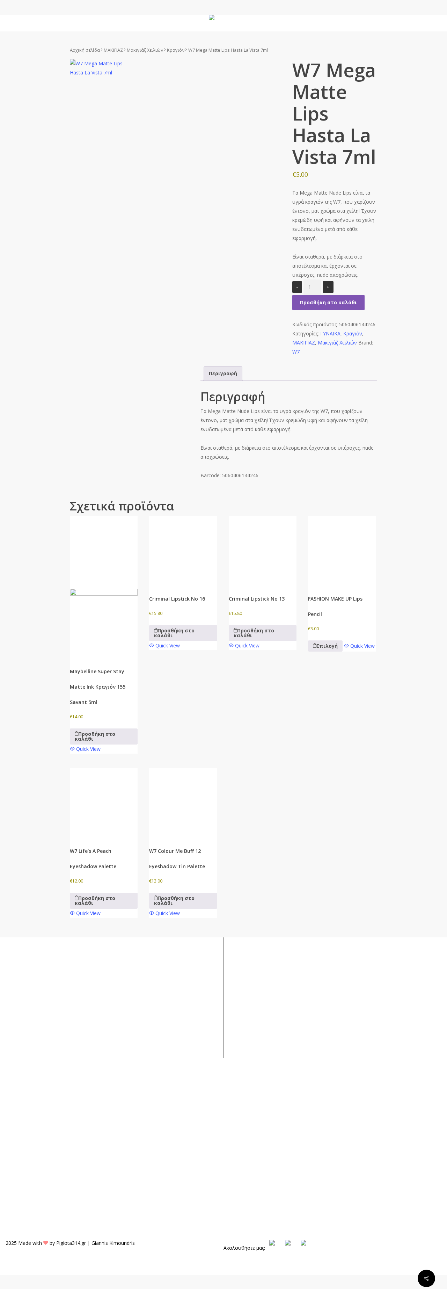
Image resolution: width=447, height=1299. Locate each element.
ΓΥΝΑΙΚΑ (330, 333)
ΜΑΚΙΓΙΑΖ (113, 50)
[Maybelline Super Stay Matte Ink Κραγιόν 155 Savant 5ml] (104, 586)
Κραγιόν (175, 50)
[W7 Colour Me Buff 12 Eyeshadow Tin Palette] (183, 802)
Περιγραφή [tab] (223, 373)
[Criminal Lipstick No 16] (183, 550)
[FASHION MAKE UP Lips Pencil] (342, 550)
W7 (296, 351)
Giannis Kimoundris (113, 1243)
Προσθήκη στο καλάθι (328, 302)
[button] (104, 736)
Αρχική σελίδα (85, 50)
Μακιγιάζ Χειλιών (145, 50)
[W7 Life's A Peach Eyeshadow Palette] (104, 802)
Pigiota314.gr (71, 1243)
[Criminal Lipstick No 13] (262, 550)
